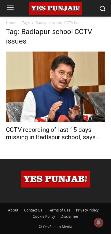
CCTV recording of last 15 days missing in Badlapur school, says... (53, 133)
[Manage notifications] (98, 222)
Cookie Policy (44, 216)
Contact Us (33, 210)
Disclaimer (69, 216)
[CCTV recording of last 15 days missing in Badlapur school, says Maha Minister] (55, 87)
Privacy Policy (87, 210)
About (13, 210)
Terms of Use (59, 210)
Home (11, 22)
